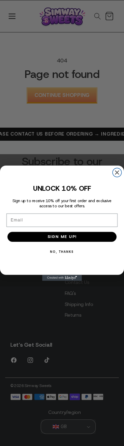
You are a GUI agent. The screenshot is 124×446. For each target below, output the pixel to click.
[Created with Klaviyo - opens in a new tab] (62, 277)
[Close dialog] (117, 172)
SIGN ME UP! (62, 236)
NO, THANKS (62, 251)
